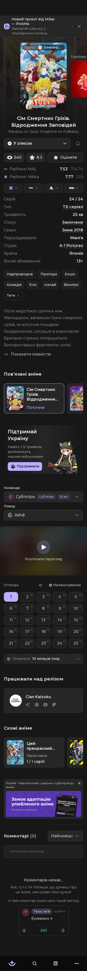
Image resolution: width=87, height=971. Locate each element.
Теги (11, 295)
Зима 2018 (72, 230)
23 (43, 643)
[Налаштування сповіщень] (77, 143)
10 (76, 608)
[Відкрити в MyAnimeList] (33, 188)
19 (60, 631)
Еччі (32, 285)
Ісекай (50, 285)
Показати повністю (31, 354)
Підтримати (28, 466)
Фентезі (71, 285)
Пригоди (49, 274)
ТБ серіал (73, 207)
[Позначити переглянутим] (15, 594)
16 (11, 631)
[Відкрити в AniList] (53, 188)
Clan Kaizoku (38, 697)
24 (59, 643)
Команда (12, 488)
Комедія (14, 285)
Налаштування (67, 585)
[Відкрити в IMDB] (74, 188)
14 (60, 620)
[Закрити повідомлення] (79, 26)
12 (27, 620)
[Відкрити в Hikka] (13, 188)
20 (76, 631)
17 (27, 631)
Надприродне (20, 274)
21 (11, 643)
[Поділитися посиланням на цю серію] (40, 585)
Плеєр (9, 506)
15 (76, 620)
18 (43, 631)
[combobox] (37, 143)
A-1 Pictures (71, 245)
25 (75, 643)
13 (43, 620)
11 (11, 620)
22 (27, 643)
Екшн (70, 274)
